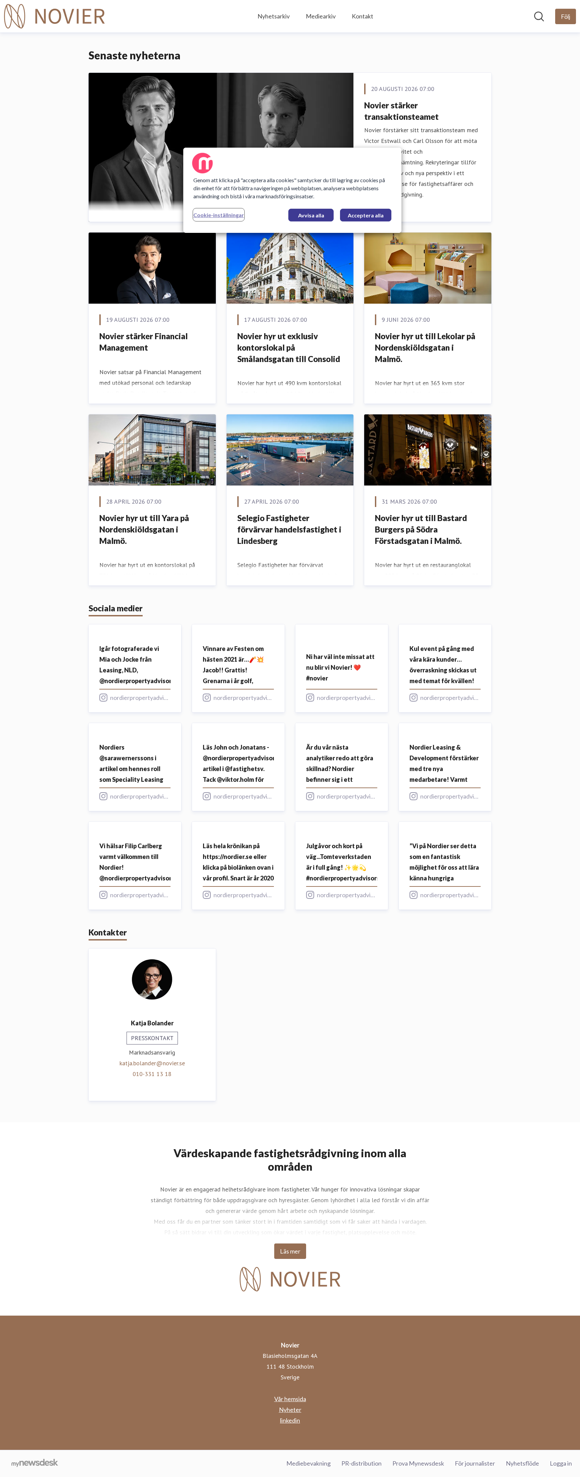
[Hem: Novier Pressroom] (54, 16)
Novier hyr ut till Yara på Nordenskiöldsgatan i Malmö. (144, 529)
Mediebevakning (308, 1463)
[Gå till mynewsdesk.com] (34, 1463)
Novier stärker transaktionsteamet (401, 110)
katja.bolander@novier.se (152, 1063)
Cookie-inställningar (218, 215)
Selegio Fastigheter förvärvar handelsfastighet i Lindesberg (289, 529)
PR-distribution (361, 1463)
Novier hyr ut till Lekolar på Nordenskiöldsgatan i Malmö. (425, 347)
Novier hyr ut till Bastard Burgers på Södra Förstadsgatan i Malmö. (421, 529)
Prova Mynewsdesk (418, 1463)
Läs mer (290, 1251)
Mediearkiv (321, 16)
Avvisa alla (311, 215)
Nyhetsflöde (522, 1463)
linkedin (290, 1420)
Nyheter (290, 1409)
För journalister (475, 1463)
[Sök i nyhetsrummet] (539, 16)
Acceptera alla (366, 215)
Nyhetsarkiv (273, 16)
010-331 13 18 (152, 1074)
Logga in (561, 1463)
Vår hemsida (290, 1399)
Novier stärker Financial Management (143, 341)
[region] (292, 190)
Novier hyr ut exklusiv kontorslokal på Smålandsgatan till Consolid (288, 347)
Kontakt (362, 16)
